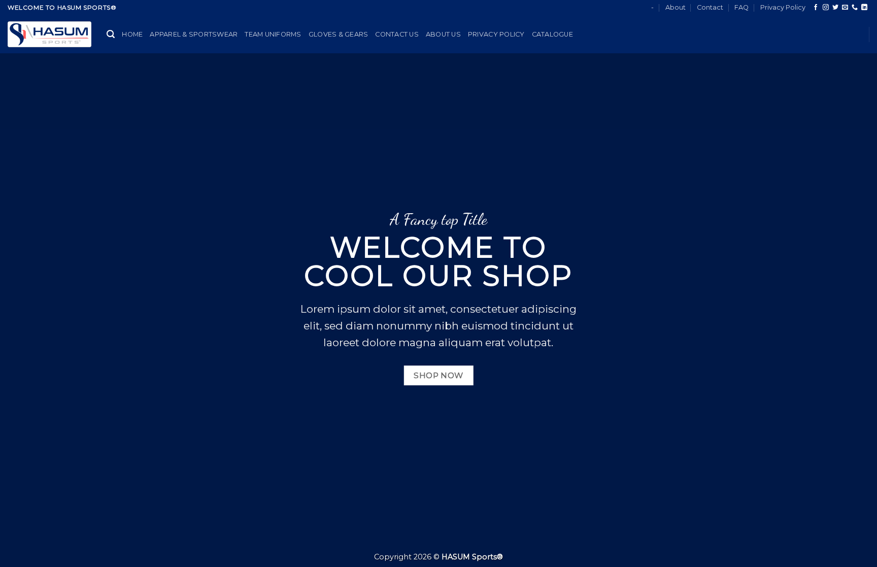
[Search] (111, 34)
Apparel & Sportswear (194, 34)
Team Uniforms (273, 34)
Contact (710, 7)
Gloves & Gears (338, 34)
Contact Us (397, 34)
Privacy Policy (782, 7)
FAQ (741, 7)
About (675, 7)
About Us (443, 34)
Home (132, 34)
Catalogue (552, 34)
